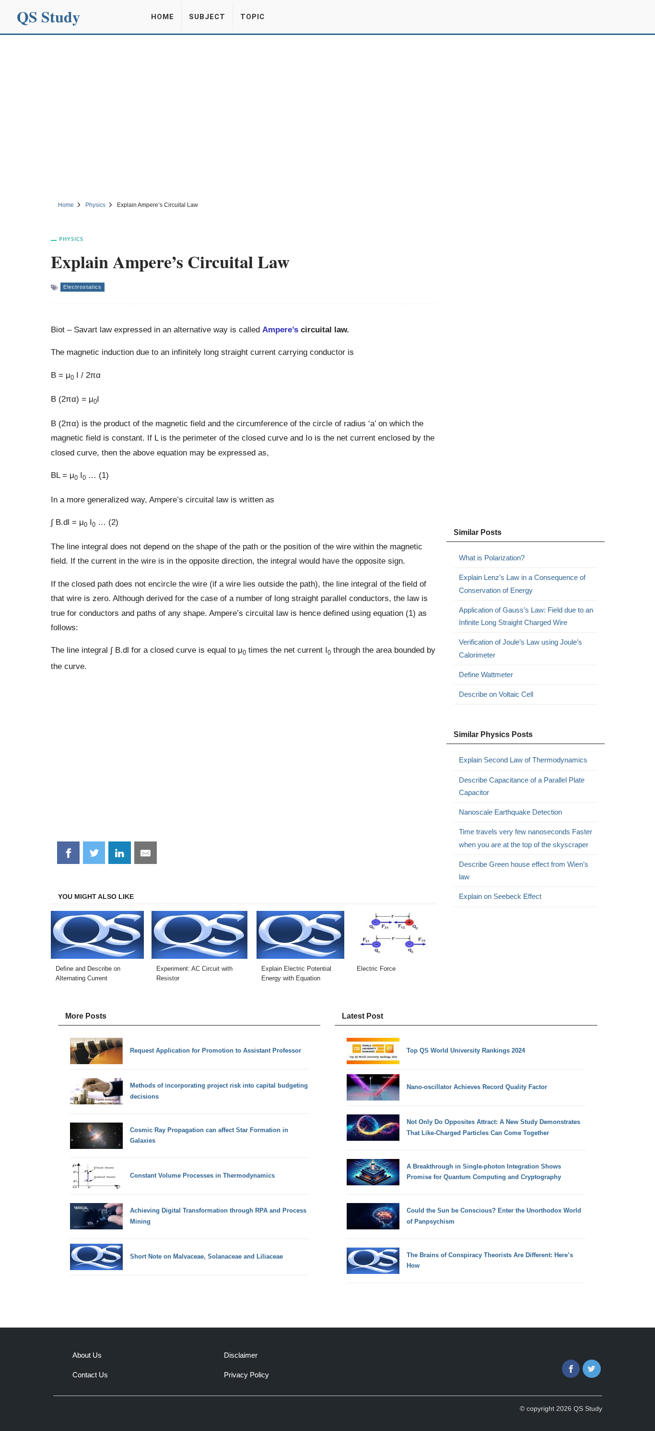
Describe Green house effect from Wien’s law (523, 870)
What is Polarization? (492, 558)
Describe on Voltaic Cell (496, 694)
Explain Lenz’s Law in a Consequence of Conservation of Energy (522, 583)
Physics (71, 238)
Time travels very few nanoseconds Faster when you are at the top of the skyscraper (525, 838)
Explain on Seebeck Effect (500, 896)
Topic (252, 16)
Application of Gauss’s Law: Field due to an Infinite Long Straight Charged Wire (526, 616)
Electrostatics (82, 287)
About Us (87, 1355)
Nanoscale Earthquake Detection (510, 812)
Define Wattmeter (486, 674)
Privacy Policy (246, 1375)
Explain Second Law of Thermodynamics (523, 760)
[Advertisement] (327, 116)
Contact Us (90, 1375)
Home (162, 16)
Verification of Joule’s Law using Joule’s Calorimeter (520, 648)
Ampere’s (280, 329)
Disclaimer (240, 1355)
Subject (207, 16)
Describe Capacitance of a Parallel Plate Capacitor (522, 786)
